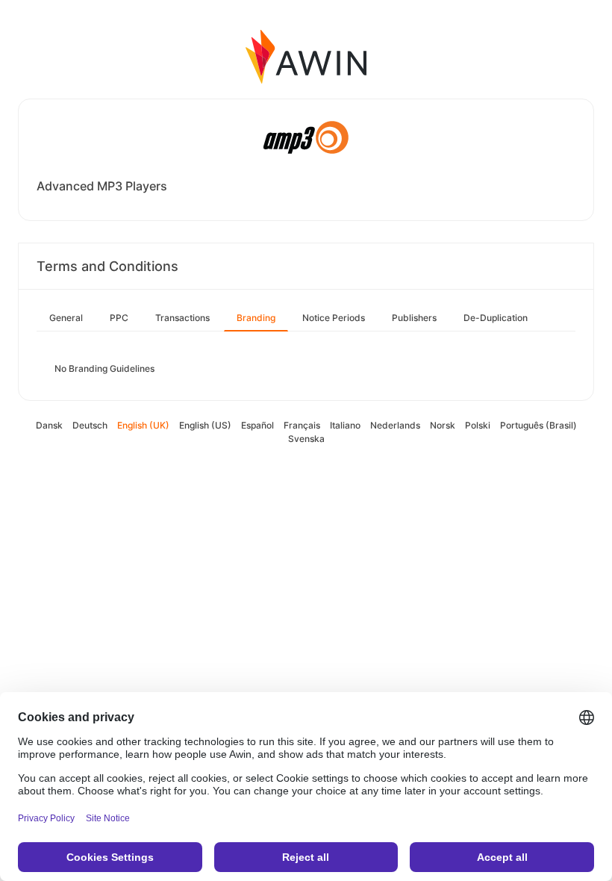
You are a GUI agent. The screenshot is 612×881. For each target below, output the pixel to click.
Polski (477, 425)
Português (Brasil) (538, 425)
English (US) (205, 425)
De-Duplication (495, 317)
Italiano (345, 425)
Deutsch (89, 425)
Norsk (442, 425)
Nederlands (395, 425)
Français (302, 425)
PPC (119, 317)
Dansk (49, 425)
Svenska (306, 438)
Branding (256, 317)
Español (257, 425)
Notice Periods (333, 317)
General (66, 317)
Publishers (414, 317)
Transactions (182, 317)
